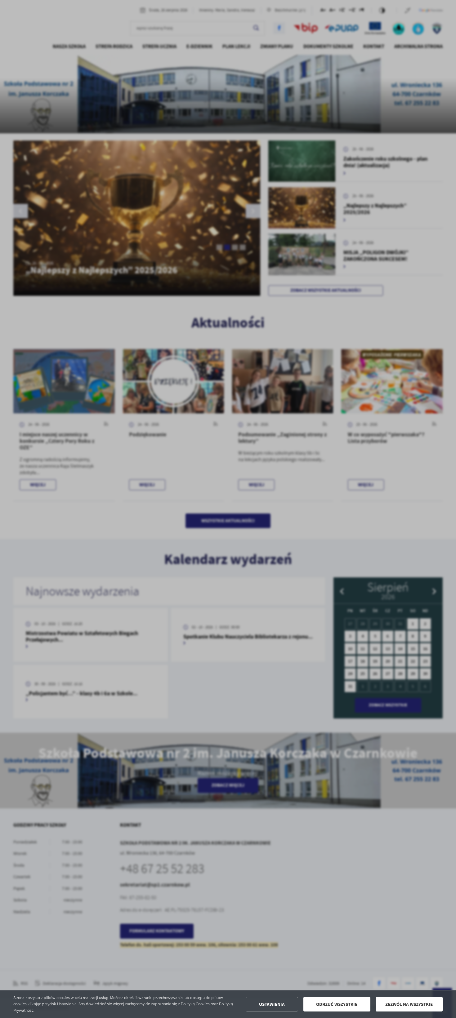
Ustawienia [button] (272, 1004)
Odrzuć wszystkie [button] (336, 1004)
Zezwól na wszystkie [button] (409, 1004)
